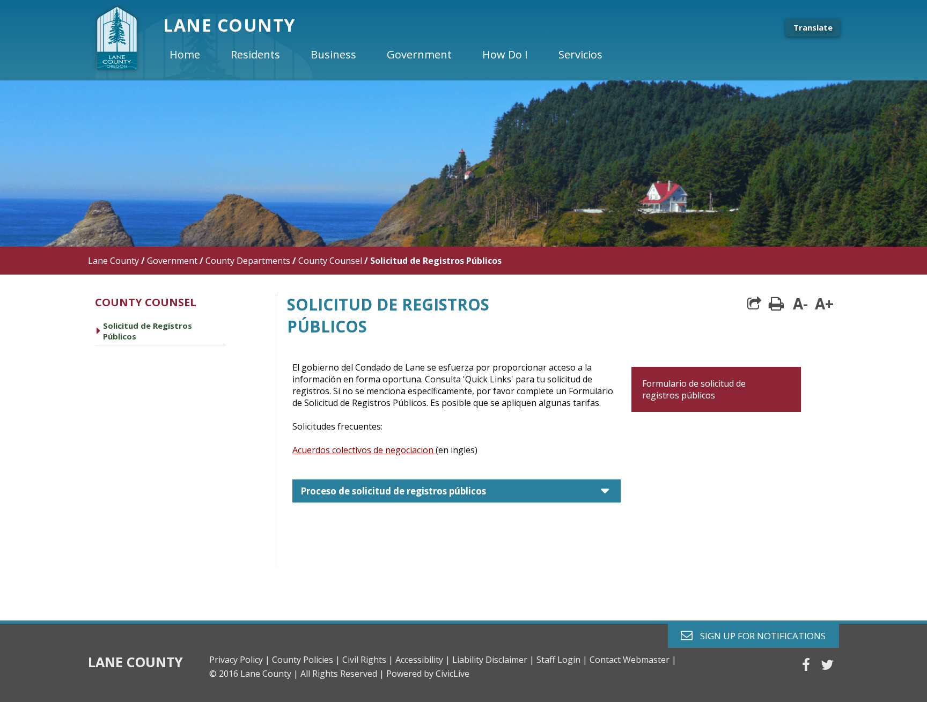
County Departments (247, 261)
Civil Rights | (367, 660)
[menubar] (395, 54)
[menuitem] (193, 54)
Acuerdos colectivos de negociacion (364, 450)
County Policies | (306, 660)
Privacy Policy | (239, 660)
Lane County (113, 261)
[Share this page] (754, 303)
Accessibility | (422, 660)
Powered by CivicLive (427, 673)
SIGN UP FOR (759, 635)
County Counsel (330, 261)
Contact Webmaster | (633, 660)
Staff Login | (561, 660)
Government (172, 261)
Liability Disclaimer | (493, 660)
